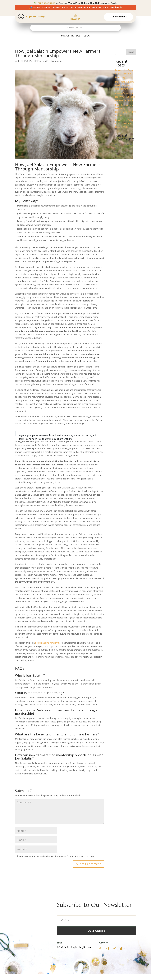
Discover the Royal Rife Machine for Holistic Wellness (124, 124)
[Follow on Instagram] (107, 948)
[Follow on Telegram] (114, 948)
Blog (87, 35)
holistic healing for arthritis (47, 642)
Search (131, 52)
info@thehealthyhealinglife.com (74, 947)
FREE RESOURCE (46, 3)
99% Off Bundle (70, 35)
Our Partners (118, 16)
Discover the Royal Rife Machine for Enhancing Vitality (124, 74)
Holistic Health (41, 61)
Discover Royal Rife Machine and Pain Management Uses (124, 85)
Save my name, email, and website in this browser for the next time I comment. (57, 856)
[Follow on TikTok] (121, 948)
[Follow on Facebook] (100, 948)
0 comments (56, 61)
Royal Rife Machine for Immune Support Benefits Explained (125, 97)
